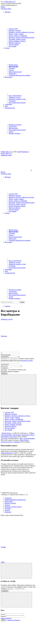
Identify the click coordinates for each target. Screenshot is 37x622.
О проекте (12, 101)
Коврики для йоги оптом (13, 507)
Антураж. (4, 438)
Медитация (17, 435)
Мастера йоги (13, 128)
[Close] (16, 570)
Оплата (11, 70)
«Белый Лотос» (6, 433)
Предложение (13, 66)
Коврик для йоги (10, 503)
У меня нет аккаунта (13, 620)
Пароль (3, 616)
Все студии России (15, 95)
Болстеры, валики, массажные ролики (21, 37)
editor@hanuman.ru (7, 453)
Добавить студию (14, 97)
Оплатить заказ (6, 8)
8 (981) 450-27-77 (6, 153)
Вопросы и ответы (15, 124)
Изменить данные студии (17, 99)
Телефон (4, 589)
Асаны (11, 131)
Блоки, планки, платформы (18, 36)
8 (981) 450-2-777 (10, 1)
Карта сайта (9, 501)
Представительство (15, 72)
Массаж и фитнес (14, 43)
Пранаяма (16, 442)
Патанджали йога (7, 442)
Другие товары (14, 44)
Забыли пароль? (6, 618)
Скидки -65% (13, 29)
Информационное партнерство (15, 499)
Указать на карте (27, 360)
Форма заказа (13, 65)
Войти (3, 7)
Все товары (12, 46)
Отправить (5, 591)
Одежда (7, 505)
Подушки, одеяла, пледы (17, 39)
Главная (7, 306)
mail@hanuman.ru (23, 152)
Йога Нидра (24, 440)
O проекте (8, 498)
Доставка (12, 68)
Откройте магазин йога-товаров (19, 75)
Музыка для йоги (14, 133)
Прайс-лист (12, 73)
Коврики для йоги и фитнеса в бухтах (21, 32)
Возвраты (8, 512)
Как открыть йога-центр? (17, 102)
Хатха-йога (13, 436)
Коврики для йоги (15, 30)
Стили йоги (13, 126)
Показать (4, 373)
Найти (22, 302)
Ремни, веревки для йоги (17, 41)
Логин (3, 614)
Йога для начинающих (27, 438)
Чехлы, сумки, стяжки (16, 34)
